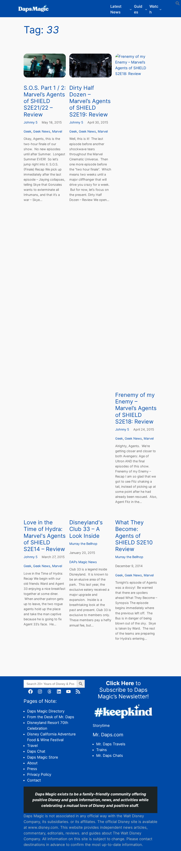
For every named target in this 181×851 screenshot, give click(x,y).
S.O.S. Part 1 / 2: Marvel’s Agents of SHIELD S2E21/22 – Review (45, 101)
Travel (32, 745)
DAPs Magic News (83, 562)
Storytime (101, 725)
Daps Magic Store (42, 757)
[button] (177, 4)
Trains (101, 750)
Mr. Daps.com (108, 734)
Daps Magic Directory (45, 711)
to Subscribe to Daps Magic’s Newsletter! (123, 690)
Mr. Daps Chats (109, 755)
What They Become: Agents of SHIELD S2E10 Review (134, 535)
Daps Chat (36, 751)
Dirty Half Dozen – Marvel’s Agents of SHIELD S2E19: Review (90, 101)
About (32, 763)
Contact (34, 780)
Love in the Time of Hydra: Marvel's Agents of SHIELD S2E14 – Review (45, 535)
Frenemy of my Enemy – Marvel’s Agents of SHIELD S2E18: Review (135, 408)
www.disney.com (43, 827)
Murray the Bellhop (83, 543)
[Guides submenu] (146, 9)
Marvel (57, 131)
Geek (27, 131)
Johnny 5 (31, 122)
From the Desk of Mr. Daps (50, 717)
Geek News (41, 131)
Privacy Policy (39, 774)
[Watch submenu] (160, 9)
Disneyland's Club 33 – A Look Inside (86, 529)
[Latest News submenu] (131, 9)
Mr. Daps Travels (110, 744)
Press (32, 769)
